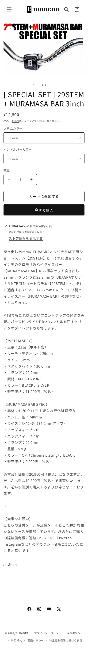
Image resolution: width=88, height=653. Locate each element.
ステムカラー (13, 128)
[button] (9, 9)
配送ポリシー (35, 640)
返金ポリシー (75, 633)
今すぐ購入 (44, 209)
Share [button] (13, 564)
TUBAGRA (22, 633)
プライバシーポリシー (47, 633)
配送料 (15, 120)
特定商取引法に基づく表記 (65, 640)
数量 (7, 170)
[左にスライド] (34, 84)
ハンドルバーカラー (18, 149)
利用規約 (16, 640)
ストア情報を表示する (26, 238)
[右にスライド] (54, 84)
